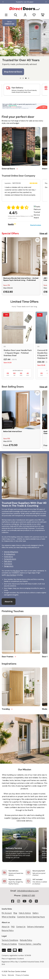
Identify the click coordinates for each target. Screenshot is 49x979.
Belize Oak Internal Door (12, 431)
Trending (6, 709)
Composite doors (10, 559)
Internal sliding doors (11, 552)
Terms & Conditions (10, 940)
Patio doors (8, 561)
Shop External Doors (13, 71)
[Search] (15, 14)
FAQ (12, 926)
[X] (36, 901)
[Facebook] (13, 901)
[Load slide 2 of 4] (23, 78)
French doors (8, 557)
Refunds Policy (26, 940)
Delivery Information (35, 926)
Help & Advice (25, 913)
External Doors (8, 168)
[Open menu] (6, 14)
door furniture (11, 575)
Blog (15, 913)
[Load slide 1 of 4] (20, 78)
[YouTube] (24, 901)
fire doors (16, 571)
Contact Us (20, 926)
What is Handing (8, 917)
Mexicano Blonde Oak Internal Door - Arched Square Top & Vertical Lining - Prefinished (20, 279)
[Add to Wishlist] (37, 240)
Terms (4, 975)
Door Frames (7, 656)
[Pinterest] (30, 901)
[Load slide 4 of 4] (28, 78)
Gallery (35, 913)
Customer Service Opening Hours (31, 917)
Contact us (16, 818)
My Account (7, 913)
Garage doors (8, 566)
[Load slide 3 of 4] (25, 78)
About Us (8, 601)
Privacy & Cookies (9, 944)
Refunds (11, 975)
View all (43, 233)
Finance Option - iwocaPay (29, 944)
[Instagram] (19, 901)
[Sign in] (25, 14)
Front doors (8, 564)
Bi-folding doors (9, 554)
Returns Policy (8, 930)
